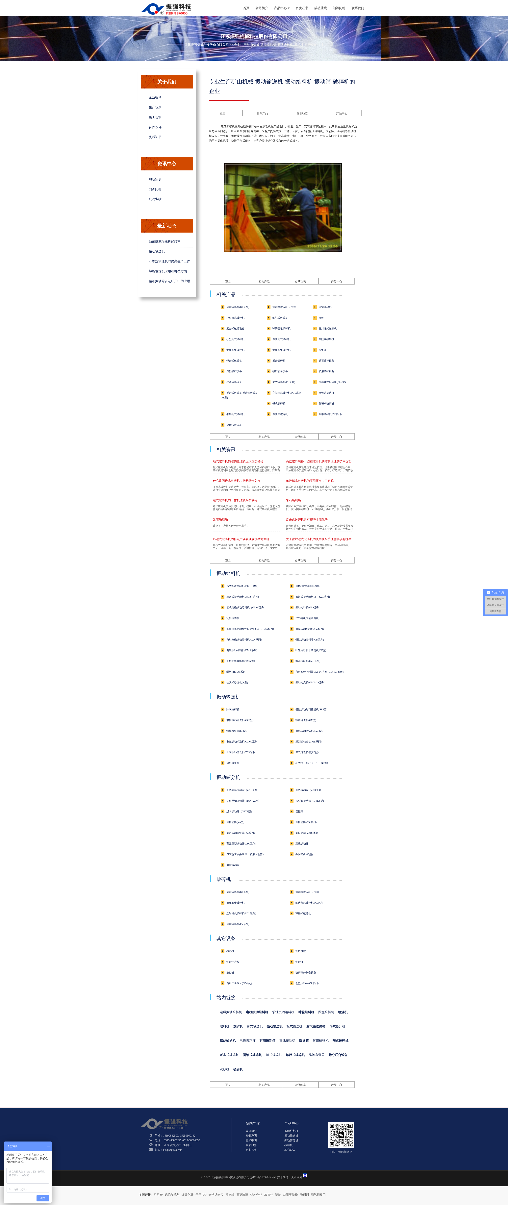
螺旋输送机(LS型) (236, 730)
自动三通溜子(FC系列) (239, 983)
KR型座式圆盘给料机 (307, 586)
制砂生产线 (232, 961)
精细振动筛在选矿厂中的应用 (169, 281)
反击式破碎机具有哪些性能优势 (307, 519)
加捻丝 (268, 1194)
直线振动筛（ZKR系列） (309, 790)
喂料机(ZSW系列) (236, 671)
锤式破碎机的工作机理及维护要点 (235, 500)
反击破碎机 (278, 360)
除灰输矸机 (232, 709)
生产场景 (155, 107)
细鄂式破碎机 (280, 317)
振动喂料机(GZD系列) (307, 661)
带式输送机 (255, 1026)
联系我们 (357, 8)
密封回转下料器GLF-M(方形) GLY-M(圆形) (319, 671)
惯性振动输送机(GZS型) (239, 720)
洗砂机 (230, 972)
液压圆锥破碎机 (235, 349)
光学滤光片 (216, 1194)
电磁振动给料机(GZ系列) (309, 628)
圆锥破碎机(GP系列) (237, 307)
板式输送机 (294, 1026)
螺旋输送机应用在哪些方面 (168, 271)
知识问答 (339, 8)
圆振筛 (299, 811)
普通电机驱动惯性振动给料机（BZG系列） (250, 628)
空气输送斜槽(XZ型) (306, 752)
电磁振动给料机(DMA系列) (241, 650)
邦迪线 (229, 1194)
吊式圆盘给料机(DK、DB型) (242, 586)
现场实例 (155, 179)
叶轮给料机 (306, 1012)
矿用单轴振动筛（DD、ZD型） (244, 800)
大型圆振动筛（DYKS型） (310, 800)
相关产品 (262, 113)
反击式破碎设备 (235, 328)
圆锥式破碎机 (252, 1055)
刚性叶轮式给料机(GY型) (240, 661)
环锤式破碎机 (326, 392)
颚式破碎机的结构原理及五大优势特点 (238, 461)
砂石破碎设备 (326, 360)
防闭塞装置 (317, 1055)
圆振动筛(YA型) (235, 822)
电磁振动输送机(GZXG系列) (242, 741)
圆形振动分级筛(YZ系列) (240, 832)
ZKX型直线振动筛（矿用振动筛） (245, 854)
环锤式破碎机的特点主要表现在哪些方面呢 (241, 539)
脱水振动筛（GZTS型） (239, 811)
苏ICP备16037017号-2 (263, 1177)
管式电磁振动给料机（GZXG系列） (246, 607)
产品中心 (280, 8)
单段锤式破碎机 (281, 339)
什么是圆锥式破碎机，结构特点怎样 (237, 480)
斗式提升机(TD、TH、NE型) (311, 763)
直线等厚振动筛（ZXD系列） (243, 790)
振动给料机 (228, 573)
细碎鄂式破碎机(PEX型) (332, 382)
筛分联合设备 (338, 1055)
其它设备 (226, 938)
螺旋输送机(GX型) (305, 720)
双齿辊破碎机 (234, 424)
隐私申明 (251, 1140)
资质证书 (301, 8)
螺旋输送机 (228, 1040)
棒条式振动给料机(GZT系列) (242, 596)
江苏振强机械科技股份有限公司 (206, 44)
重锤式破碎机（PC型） (285, 307)
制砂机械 (300, 951)
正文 (222, 113)
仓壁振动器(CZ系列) (306, 983)
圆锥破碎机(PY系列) (330, 414)
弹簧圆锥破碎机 (281, 328)
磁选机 (230, 951)
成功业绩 (320, 8)
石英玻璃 (242, 1194)
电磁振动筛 (232, 865)
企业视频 (155, 97)
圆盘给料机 (326, 1012)
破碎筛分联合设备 (305, 972)
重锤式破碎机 (326, 403)
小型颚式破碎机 (235, 317)
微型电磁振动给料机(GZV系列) (244, 639)
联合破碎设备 (234, 382)
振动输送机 (157, 251)
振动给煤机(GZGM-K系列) (310, 682)
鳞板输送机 (232, 763)
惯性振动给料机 (283, 1012)
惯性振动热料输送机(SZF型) (311, 709)
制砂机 (299, 961)
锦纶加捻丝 (172, 1194)
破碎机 (223, 879)
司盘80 (158, 1194)
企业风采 (251, 1149)
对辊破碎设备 (234, 371)
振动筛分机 (228, 777)
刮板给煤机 (232, 618)
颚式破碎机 (340, 1040)
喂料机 (224, 1026)
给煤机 (343, 1012)
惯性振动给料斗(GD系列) (309, 639)
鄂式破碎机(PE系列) (283, 382)
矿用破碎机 (321, 1040)
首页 (246, 8)
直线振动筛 (301, 843)
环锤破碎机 (325, 307)
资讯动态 (302, 113)
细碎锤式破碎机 (235, 414)
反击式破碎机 (229, 1055)
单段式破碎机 (326, 339)
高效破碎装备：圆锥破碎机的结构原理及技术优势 (318, 461)
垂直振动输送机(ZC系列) (240, 752)
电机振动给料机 (257, 1012)
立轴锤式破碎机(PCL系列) (287, 392)
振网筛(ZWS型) (304, 854)
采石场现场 (293, 500)
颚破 (321, 317)
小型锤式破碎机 (235, 339)
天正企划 (296, 1177)
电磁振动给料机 (231, 1012)
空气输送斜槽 (315, 1026)
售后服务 (251, 1145)
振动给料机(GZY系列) (307, 607)
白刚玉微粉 (290, 1194)
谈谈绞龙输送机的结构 (165, 241)
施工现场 (155, 117)
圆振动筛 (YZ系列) (306, 822)
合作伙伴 (155, 127)
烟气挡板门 (318, 1194)
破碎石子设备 (280, 371)
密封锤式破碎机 (328, 328)
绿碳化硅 (187, 1194)
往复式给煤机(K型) (237, 682)
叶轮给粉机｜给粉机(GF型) (310, 650)
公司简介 (261, 8)
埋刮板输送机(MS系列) (308, 741)
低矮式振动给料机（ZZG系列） (313, 596)
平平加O (201, 1194)
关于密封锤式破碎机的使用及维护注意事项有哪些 (318, 539)
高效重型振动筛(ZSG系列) (241, 843)
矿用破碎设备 (326, 371)
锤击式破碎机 (234, 360)
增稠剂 (304, 1194)
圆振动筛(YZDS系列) (307, 832)
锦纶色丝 (256, 1194)
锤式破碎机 (278, 403)
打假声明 (251, 1135)
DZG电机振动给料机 (307, 618)
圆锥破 (322, 349)
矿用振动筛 (267, 1040)
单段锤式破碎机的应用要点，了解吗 (310, 480)
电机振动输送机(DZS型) (308, 730)
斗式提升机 (337, 1026)
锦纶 (278, 1194)
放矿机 (238, 1026)
